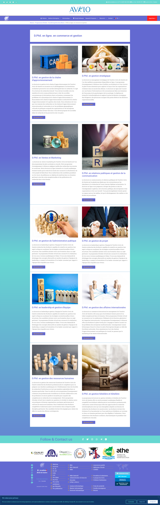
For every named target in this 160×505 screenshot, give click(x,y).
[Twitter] (7, 2)
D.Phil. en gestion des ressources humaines (53, 378)
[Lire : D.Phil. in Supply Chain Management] (55, 60)
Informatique (66, 18)
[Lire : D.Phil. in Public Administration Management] (55, 222)
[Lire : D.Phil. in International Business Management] (105, 289)
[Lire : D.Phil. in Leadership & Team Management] (55, 289)
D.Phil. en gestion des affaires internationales (104, 307)
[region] (80, 500)
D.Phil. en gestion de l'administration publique (54, 241)
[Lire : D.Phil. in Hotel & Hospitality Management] (105, 367)
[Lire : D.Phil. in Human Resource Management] (55, 360)
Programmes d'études (41, 23)
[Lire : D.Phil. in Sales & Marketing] (55, 139)
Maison (44, 18)
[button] (152, 18)
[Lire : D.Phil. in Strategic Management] (105, 59)
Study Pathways (79, 18)
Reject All (142, 502)
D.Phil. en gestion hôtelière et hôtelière (100, 394)
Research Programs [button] (91, 18)
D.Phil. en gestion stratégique (96, 76)
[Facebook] (4, 2)
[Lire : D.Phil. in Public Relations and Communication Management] (105, 147)
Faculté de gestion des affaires (56, 23)
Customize (131, 502)
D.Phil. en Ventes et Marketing (46, 157)
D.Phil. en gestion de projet (95, 241)
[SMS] (32, 482)
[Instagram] (10, 2)
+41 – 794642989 (42, 481)
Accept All (153, 502)
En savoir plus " (39, 117)
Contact (110, 18)
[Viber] (32, 480)
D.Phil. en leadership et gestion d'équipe (51, 307)
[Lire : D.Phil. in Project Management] (105, 222)
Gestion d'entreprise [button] (53, 18)
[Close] (158, 497)
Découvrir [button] (102, 18)
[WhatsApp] (16, 2)
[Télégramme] (13, 2)
